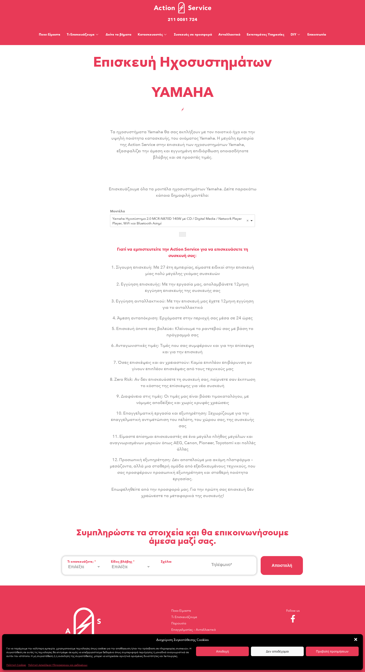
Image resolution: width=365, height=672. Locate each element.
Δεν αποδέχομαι (277, 651)
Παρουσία (178, 623)
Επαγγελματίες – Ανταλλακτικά (193, 630)
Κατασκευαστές (150, 34)
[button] (356, 639)
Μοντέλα (117, 211)
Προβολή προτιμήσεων (332, 651)
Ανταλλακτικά (229, 34)
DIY (293, 34)
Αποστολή (282, 565)
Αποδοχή (222, 651)
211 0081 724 (182, 19)
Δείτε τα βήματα (118, 34)
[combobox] (182, 220)
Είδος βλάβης (123, 562)
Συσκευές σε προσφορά (193, 34)
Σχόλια (166, 562)
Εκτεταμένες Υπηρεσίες (265, 34)
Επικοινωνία (316, 34)
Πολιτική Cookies (16, 665)
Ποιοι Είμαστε (49, 34)
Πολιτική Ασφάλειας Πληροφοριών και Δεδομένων (57, 665)
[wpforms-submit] (182, 234)
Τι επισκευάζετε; (81, 562)
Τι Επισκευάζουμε (81, 34)
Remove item (247, 221)
